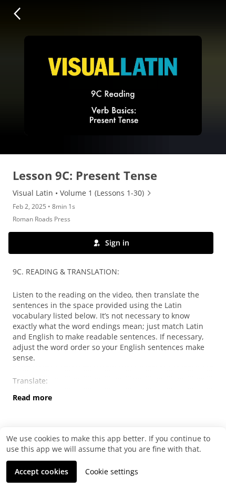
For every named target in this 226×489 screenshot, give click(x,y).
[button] (16, 13)
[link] (82, 193)
